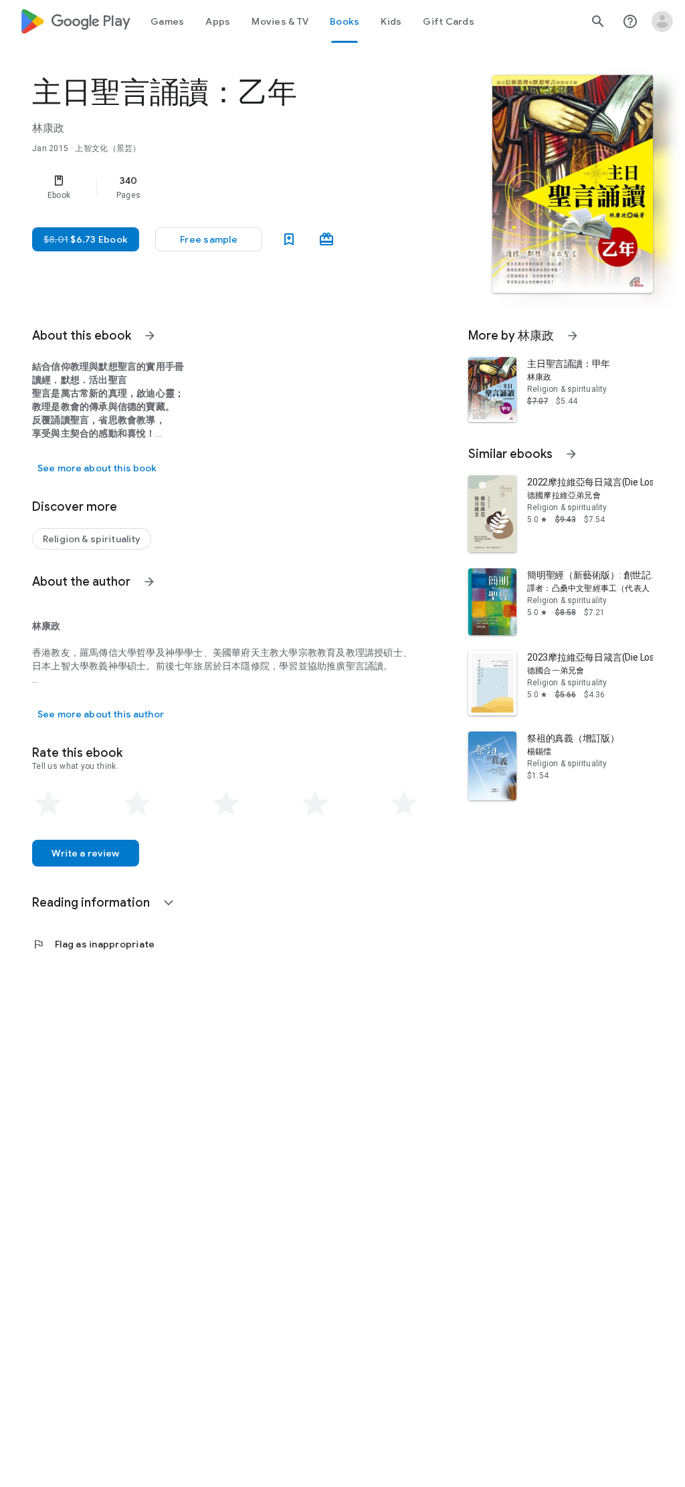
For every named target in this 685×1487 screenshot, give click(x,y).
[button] (208, 239)
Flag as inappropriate (93, 944)
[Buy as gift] (326, 239)
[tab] (167, 21)
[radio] (48, 804)
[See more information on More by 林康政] (573, 336)
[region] (245, 187)
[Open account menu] (662, 21)
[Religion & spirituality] (91, 539)
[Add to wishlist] (289, 239)
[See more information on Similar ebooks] (571, 454)
